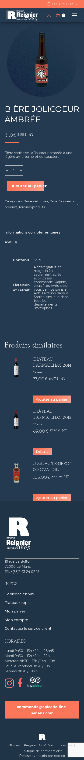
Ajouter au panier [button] (52, 399)
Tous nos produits (32, 207)
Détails (42, 451)
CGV (42, 745)
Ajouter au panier (28, 186)
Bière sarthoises (36, 201)
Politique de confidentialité (42, 751)
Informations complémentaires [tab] (32, 232)
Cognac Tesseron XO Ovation (53, 467)
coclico (59, 756)
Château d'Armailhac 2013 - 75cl (53, 418)
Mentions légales (61, 745)
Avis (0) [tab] (11, 242)
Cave (53, 201)
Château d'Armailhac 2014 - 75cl (53, 366)
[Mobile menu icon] (74, 15)
